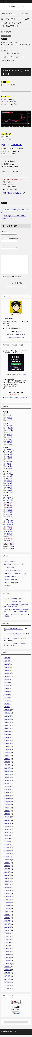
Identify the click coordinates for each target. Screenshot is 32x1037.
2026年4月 (7, 661)
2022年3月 (7, 808)
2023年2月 (7, 774)
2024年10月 (7, 716)
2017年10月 (7, 970)
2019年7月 (7, 905)
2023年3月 (7, 771)
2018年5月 (7, 948)
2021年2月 (7, 847)
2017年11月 (7, 967)
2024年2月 (7, 737)
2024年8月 (7, 722)
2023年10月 (7, 749)
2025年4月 (7, 697)
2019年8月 (7, 902)
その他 (6, 585)
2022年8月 (7, 792)
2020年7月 (7, 869)
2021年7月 (7, 832)
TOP (8, 13)
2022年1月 (7, 814)
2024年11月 (7, 713)
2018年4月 (7, 951)
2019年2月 (7, 921)
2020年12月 (7, 853)
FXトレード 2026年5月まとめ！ (13, 598)
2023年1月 (7, 777)
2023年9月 (7, 752)
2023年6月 (7, 762)
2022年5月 (7, 801)
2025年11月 (7, 676)
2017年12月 (7, 964)
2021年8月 (7, 829)
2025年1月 (7, 707)
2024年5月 (7, 731)
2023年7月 (7, 759)
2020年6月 (7, 872)
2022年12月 (7, 780)
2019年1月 (7, 924)
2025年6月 (7, 691)
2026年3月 (7, 664)
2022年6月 (7, 798)
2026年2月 (7, 667)
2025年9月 (7, 682)
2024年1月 (7, 740)
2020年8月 (7, 866)
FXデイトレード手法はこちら (16, 334)
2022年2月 (7, 811)
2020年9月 (7, 863)
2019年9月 (7, 899)
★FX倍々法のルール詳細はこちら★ (13, 193)
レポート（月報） (9, 579)
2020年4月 (7, 878)
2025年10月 (7, 679)
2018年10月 (7, 933)
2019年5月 (7, 912)
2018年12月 (7, 927)
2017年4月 (7, 988)
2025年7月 (7, 688)
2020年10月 (7, 860)
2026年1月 (7, 670)
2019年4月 (7, 915)
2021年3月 (7, 844)
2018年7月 (7, 942)
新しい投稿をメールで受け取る (12, 276)
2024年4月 (7, 734)
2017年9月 (7, 973)
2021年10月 (7, 823)
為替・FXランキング (16, 1003)
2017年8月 (7, 976)
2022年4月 (7, 804)
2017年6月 (7, 982)
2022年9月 (7, 789)
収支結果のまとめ (9, 576)
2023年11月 (7, 746)
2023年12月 (7, 743)
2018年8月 (7, 939)
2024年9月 (7, 719)
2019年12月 (7, 890)
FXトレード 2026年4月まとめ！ (13, 601)
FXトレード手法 (9, 561)
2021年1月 (7, 850)
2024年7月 (7, 725)
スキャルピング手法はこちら (16, 337)
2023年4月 (7, 768)
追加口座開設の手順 (12, 570)
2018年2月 (7, 957)
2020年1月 (7, 887)
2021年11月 (7, 820)
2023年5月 (7, 765)
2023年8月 (7, 756)
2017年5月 (7, 985)
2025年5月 (7, 694)
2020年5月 (7, 875)
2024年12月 (7, 710)
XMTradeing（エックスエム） (13, 564)
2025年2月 (7, 704)
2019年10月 (7, 896)
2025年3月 (7, 701)
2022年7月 (7, 795)
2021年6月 (7, 835)
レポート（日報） (6, 35)
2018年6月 (7, 945)
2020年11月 (7, 856)
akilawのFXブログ (16, 7)
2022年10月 (7, 786)
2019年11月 (7, 893)
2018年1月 (7, 960)
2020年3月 (7, 881)
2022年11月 (7, 783)
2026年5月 (7, 658)
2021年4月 (7, 841)
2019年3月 (7, 918)
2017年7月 (7, 979)
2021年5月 (7, 838)
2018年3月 (7, 954)
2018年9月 (7, 936)
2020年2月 (7, 884)
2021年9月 (7, 826)
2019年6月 (7, 908)
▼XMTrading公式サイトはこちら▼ (16, 374)
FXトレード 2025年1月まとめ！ (13, 629)
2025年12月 (7, 673)
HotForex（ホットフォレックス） (14, 573)
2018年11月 (7, 930)
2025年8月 (7, 685)
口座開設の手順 (10, 567)
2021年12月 (7, 817)
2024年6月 (7, 728)
